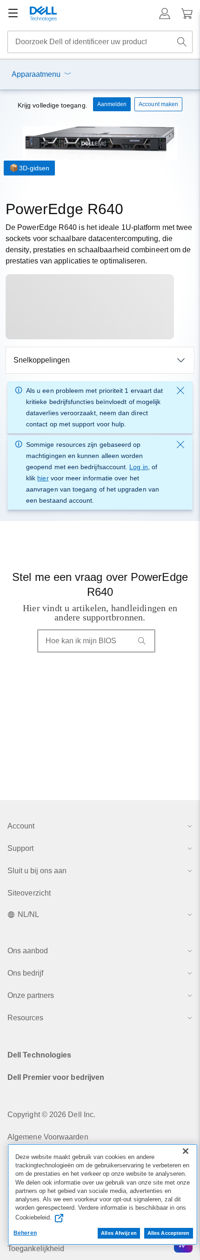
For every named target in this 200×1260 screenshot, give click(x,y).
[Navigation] (13, 13)
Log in (138, 467)
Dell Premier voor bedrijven (55, 1077)
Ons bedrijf (25, 973)
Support (20, 848)
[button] (164, 13)
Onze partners (30, 995)
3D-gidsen (34, 168)
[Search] (141, 641)
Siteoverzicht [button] (29, 893)
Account (20, 826)
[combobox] (100, 42)
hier (42, 478)
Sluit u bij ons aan (37, 871)
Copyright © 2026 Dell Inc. (51, 1115)
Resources (25, 1018)
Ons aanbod (27, 951)
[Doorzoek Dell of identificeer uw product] (182, 42)
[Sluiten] (185, 1151)
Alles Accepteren (168, 1233)
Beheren (25, 1233)
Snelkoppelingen (41, 360)
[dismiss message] (180, 390)
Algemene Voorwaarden (47, 1137)
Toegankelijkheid (35, 1249)
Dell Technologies (39, 1055)
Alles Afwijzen (119, 1233)
